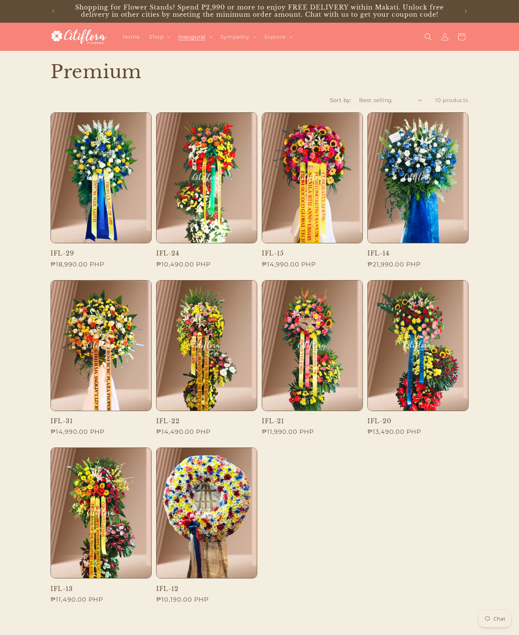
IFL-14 (378, 253)
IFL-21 (273, 421)
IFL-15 (272, 253)
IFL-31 (62, 421)
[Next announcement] (465, 11)
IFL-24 (167, 253)
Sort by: (340, 100)
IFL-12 (167, 588)
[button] (159, 37)
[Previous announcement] (53, 11)
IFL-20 (379, 421)
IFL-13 (62, 588)
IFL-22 (167, 421)
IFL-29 (62, 253)
